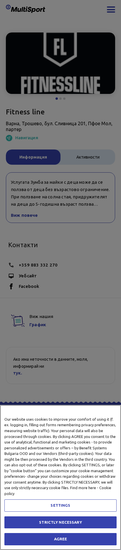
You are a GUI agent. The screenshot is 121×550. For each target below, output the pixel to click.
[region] (60, 477)
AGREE (60, 539)
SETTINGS (60, 505)
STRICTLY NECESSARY (60, 522)
